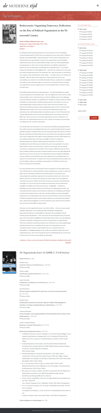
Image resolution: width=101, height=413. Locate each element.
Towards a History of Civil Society (35, 265)
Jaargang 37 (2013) (87, 58)
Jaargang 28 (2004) (87, 85)
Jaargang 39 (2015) (87, 53)
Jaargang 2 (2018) (86, 37)
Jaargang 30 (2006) (87, 80)
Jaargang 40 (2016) (87, 50)
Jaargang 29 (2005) (87, 82)
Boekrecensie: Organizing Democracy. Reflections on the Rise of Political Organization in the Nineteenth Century (45, 30)
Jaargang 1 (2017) (86, 39)
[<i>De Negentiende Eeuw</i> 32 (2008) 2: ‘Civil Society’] (9, 262)
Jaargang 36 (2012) (87, 60)
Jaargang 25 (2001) (87, 92)
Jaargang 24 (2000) (87, 95)
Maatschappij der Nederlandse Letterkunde (57, 410)
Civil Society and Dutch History (34, 274)
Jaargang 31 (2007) (87, 77)
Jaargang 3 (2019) (86, 34)
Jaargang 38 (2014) (87, 55)
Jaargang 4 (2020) (86, 32)
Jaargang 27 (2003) (87, 87)
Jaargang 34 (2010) (87, 65)
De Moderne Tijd (40, 410)
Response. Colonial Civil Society (34, 325)
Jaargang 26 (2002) (87, 90)
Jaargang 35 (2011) (87, 63)
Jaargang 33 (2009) (87, 73)
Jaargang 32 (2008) (87, 75)
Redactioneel (27, 258)
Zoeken (94, 118)
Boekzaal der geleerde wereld (33, 331)
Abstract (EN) (25, 267)
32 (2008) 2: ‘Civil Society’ (45, 252)
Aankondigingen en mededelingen (33, 400)
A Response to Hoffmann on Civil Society (37, 282)
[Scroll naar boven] (96, 408)
